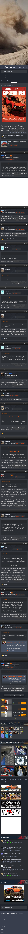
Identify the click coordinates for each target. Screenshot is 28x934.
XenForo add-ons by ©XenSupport (15, 913)
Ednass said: (5, 275)
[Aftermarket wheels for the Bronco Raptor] (20, 760)
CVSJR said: (4, 599)
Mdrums (16, 703)
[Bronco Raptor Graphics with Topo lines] (7, 755)
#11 (26, 390)
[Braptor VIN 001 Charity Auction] (7, 771)
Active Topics (5, 837)
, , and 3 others (13, 136)
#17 (26, 589)
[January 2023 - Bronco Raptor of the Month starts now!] (20, 750)
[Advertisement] (14, 82)
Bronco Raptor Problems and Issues (11, 850)
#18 (26, 622)
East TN (10, 143)
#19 (26, 660)
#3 (26, 207)
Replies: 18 (10, 85)
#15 (26, 511)
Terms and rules (4, 923)
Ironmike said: (5, 254)
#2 (26, 152)
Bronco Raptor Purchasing (9, 871)
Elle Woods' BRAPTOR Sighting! (11, 874)
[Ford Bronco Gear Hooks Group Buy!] (20, 771)
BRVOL (3, 80)
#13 (26, 438)
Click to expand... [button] (14, 533)
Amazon (24, 703)
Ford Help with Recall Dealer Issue (12, 847)
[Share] (27, 85)
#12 (26, 403)
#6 (26, 265)
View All (24, 719)
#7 (26, 288)
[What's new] (23, 67)
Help (2, 929)
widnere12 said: (5, 521)
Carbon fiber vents (8, 841)
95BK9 (8, 848)
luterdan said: (5, 672)
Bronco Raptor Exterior (8, 844)
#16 (26, 543)
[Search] (26, 67)
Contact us (3, 919)
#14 (26, 471)
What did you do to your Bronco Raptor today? (19, 700)
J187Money (9, 855)
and (8, 239)
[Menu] (1, 67)
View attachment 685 (14, 417)
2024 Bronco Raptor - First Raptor (12, 853)
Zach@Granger (10, 869)
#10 (26, 370)
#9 (26, 343)
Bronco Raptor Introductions (10, 856)
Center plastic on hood (18, 712)
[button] (14, 916)
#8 (26, 311)
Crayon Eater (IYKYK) (17, 709)
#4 (26, 224)
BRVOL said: (4, 164)
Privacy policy (4, 926)
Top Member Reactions (8, 724)
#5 (26, 243)
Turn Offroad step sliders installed (12, 859)
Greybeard (16, 715)
